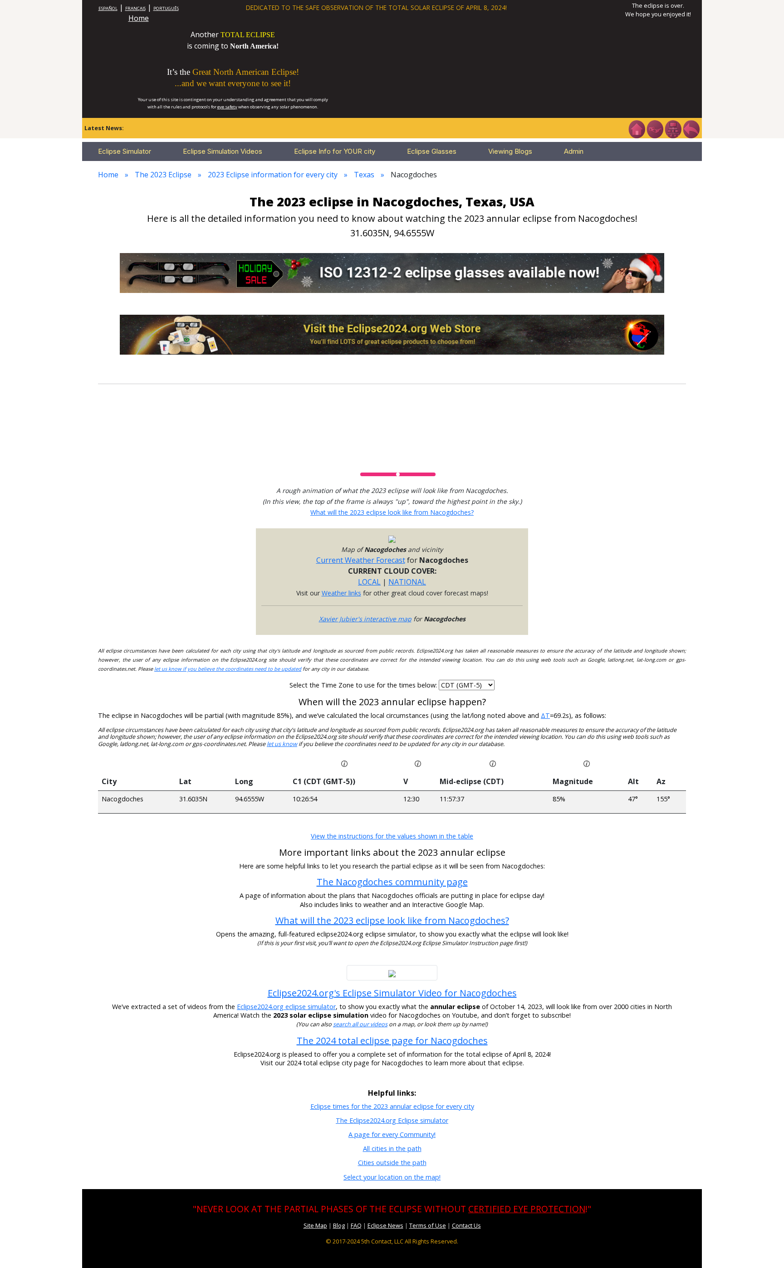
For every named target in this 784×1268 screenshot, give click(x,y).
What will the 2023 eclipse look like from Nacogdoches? (392, 512)
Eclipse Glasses (431, 151)
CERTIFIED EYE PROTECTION (526, 1209)
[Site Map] (672, 128)
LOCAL (369, 582)
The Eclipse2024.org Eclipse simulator (392, 1120)
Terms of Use (427, 1225)
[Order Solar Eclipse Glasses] (392, 272)
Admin (573, 151)
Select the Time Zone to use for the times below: (364, 685)
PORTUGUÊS (166, 8)
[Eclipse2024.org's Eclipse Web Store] (392, 334)
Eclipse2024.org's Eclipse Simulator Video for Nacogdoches (392, 993)
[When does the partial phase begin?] (344, 763)
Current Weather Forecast (360, 560)
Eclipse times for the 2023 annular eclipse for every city (392, 1106)
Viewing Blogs (510, 151)
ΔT (545, 715)
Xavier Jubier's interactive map (365, 618)
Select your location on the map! (392, 1177)
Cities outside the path (392, 1162)
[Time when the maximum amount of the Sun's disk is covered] (493, 763)
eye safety (227, 107)
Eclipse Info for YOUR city (334, 151)
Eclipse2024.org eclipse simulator (286, 1006)
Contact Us (466, 1225)
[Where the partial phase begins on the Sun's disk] (418, 763)
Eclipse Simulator (124, 151)
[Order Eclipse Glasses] (654, 128)
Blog (339, 1225)
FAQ (356, 1225)
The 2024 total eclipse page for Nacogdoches (392, 1040)
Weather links (341, 593)
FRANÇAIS (135, 8)
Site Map (315, 1225)
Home (138, 18)
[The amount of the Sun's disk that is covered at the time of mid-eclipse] (586, 763)
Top (764, 1247)
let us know (282, 744)
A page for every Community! (392, 1134)
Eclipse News (385, 1225)
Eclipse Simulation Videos (222, 151)
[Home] (636, 128)
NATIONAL (407, 582)
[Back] (691, 128)
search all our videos (360, 1024)
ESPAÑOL (108, 8)
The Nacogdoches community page (392, 882)
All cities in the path (392, 1148)
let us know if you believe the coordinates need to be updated (227, 668)
